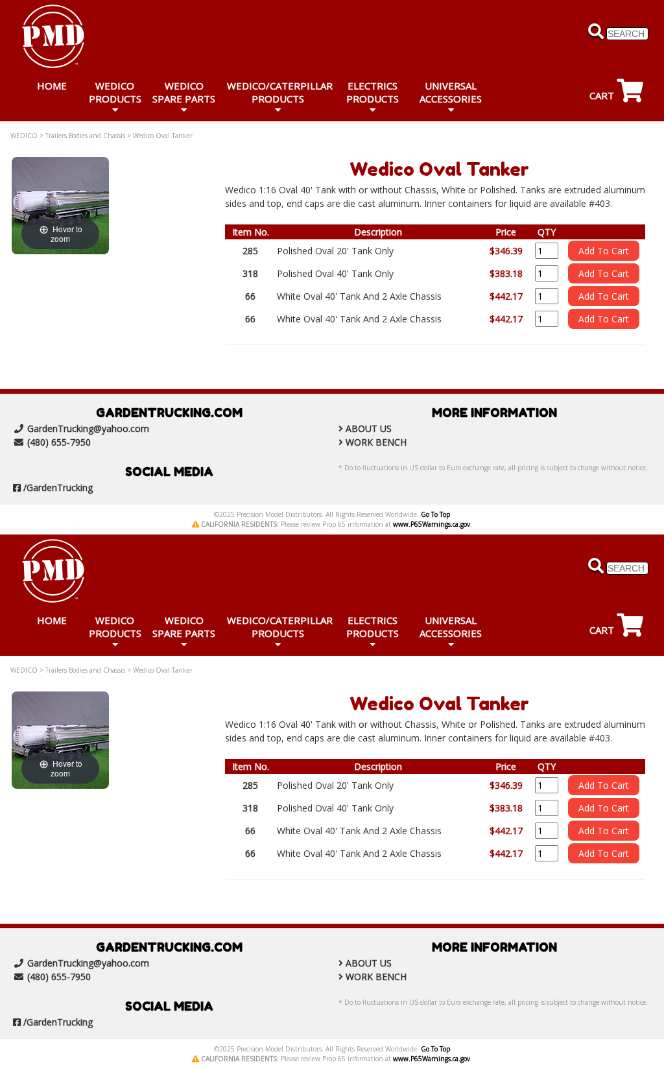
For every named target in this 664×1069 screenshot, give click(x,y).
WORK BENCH (376, 442)
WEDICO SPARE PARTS (183, 92)
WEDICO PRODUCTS (115, 92)
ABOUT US (369, 428)
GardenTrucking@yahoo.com (88, 428)
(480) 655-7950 (59, 442)
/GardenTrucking (58, 487)
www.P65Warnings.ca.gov (431, 524)
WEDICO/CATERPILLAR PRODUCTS (280, 92)
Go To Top (435, 514)
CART (603, 95)
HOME (52, 85)
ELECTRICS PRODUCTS (372, 92)
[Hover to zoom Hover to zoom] (60, 204)
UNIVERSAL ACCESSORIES (451, 92)
